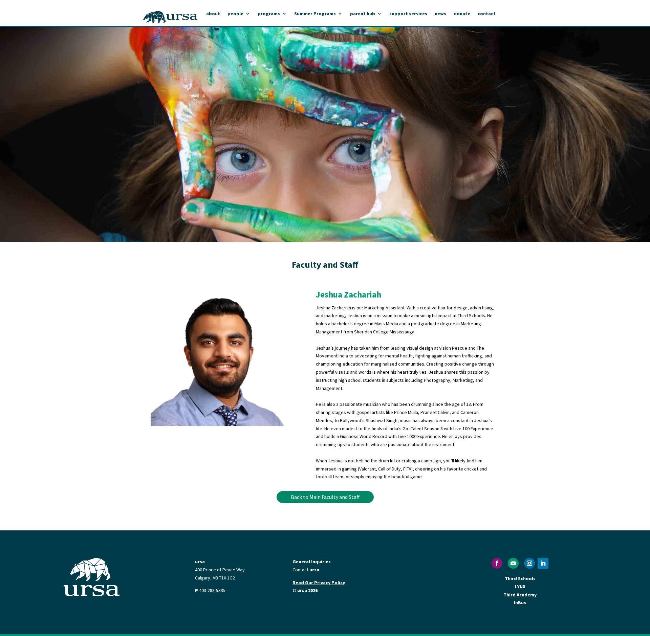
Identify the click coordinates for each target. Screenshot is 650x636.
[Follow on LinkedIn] (543, 563)
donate (462, 14)
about (213, 14)
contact (487, 14)
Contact (305, 570)
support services (408, 14)
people (235, 14)
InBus (520, 602)
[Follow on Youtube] (513, 563)
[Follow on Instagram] (529, 563)
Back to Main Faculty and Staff (325, 497)
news (440, 14)
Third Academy (520, 595)
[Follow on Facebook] (497, 563)
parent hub (362, 14)
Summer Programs (315, 14)
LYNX (520, 587)
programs (269, 14)
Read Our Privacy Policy (318, 582)
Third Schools (520, 578)
